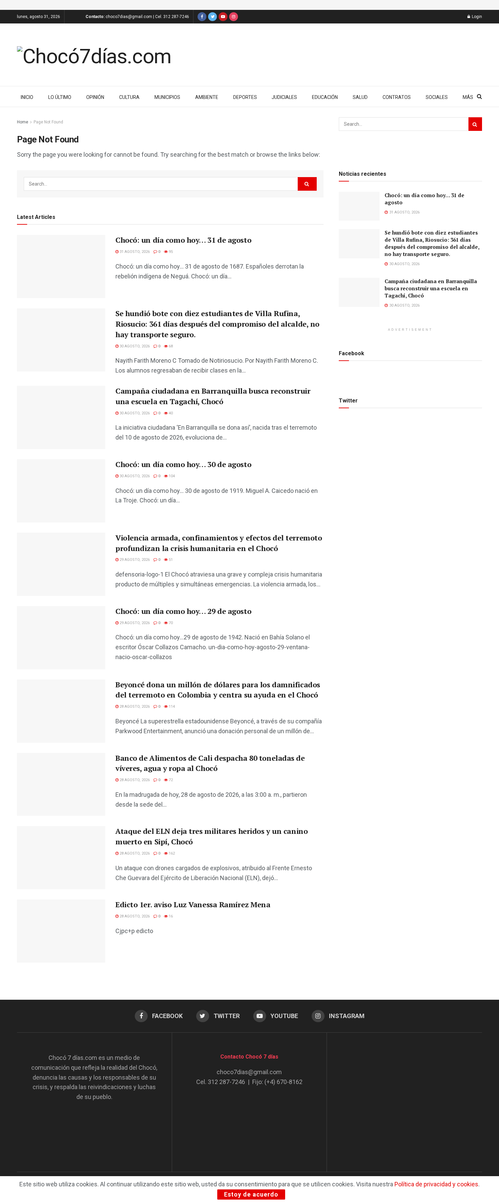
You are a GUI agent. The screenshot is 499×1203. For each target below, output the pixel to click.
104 (171, 476)
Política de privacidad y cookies (436, 1184)
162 (171, 853)
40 (170, 413)
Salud (360, 97)
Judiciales (284, 97)
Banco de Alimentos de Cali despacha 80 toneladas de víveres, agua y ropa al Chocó (210, 763)
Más (468, 97)
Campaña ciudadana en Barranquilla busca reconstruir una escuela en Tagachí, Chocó (213, 396)
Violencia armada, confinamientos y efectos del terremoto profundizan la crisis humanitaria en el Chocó (218, 543)
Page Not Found (48, 122)
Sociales (437, 97)
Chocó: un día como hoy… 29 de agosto (183, 611)
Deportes (245, 97)
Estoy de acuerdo (251, 1194)
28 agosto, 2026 (134, 706)
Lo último (59, 97)
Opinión (95, 97)
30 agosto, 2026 (134, 346)
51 (170, 559)
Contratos (397, 97)
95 (170, 252)
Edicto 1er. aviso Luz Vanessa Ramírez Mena (193, 904)
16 (170, 916)
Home (22, 122)
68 (170, 346)
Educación (325, 97)
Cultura (129, 97)
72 (170, 780)
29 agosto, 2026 (134, 559)
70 (170, 623)
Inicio (27, 97)
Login (476, 16)
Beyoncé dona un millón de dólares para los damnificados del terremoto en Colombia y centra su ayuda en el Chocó (217, 690)
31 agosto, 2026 (134, 252)
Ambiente (206, 97)
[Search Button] (307, 184)
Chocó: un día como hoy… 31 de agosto (183, 240)
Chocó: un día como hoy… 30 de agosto (183, 464)
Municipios (167, 97)
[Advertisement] (405, 1095)
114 (171, 706)
